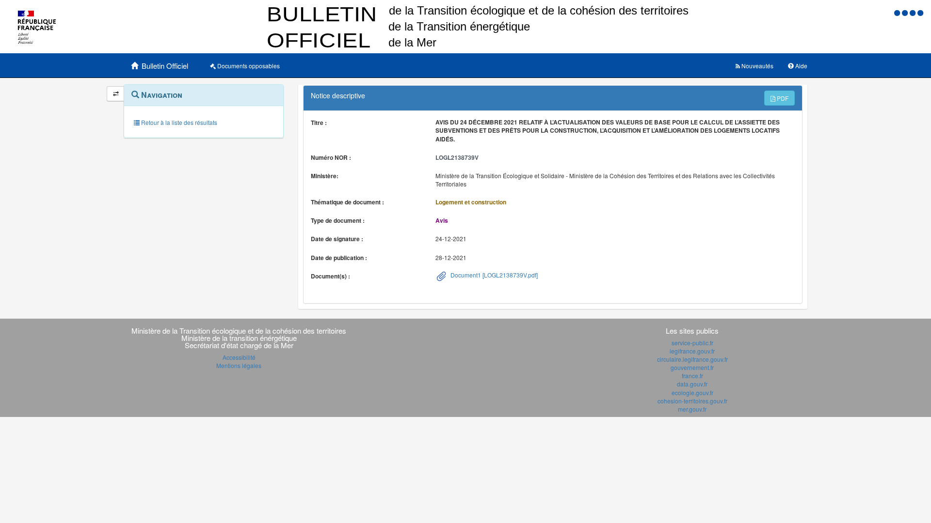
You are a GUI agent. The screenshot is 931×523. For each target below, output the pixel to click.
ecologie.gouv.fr (692, 392)
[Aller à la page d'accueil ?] (920, 12)
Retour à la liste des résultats (178, 122)
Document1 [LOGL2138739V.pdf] (493, 275)
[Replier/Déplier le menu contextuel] (116, 93)
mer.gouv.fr (692, 409)
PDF (781, 98)
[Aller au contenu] (906, 12)
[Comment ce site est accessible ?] (898, 12)
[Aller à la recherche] (913, 12)
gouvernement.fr (692, 367)
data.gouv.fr (692, 384)
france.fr (692, 375)
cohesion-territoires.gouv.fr (692, 401)
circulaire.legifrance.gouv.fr (692, 359)
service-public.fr (692, 342)
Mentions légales (238, 365)
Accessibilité (239, 357)
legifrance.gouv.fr (692, 351)
